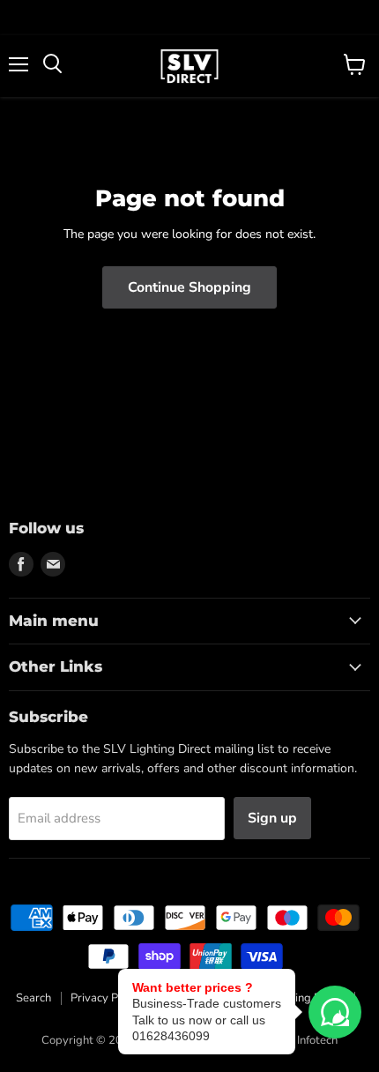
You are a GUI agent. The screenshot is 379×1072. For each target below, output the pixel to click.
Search (33, 998)
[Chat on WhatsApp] (334, 1012)
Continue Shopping (189, 287)
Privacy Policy (106, 998)
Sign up (272, 818)
